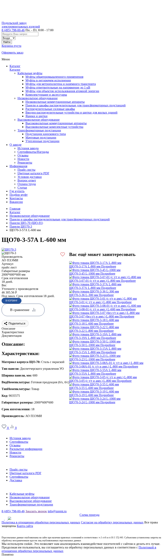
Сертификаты (19, 441)
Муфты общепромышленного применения (54, 76)
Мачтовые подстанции (40, 137)
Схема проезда (89, 514)
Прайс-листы (18, 469)
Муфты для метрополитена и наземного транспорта (60, 84)
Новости (15, 452)
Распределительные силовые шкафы (50, 109)
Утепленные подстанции (42, 141)
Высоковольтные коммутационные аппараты (56, 123)
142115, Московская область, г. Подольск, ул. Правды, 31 (41, 514)
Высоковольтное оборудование (38, 119)
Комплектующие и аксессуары (46, 94)
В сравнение (19, 310)
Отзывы (15, 445)
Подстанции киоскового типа (45, 134)
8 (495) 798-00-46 (13, 30)
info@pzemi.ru (57, 511)
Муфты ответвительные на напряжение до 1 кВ (57, 87)
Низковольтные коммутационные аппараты (55, 101)
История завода (20, 438)
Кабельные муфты (29, 73)
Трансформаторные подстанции (39, 130)
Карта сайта (25, 526)
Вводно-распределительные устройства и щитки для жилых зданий (71, 112)
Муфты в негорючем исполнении (48, 80)
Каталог (15, 66)
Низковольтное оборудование (37, 98)
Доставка (16, 480)
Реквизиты (17, 456)
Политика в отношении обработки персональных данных (41, 522)
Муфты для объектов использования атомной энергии (62, 91)
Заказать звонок (36, 511)
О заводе (8, 431)
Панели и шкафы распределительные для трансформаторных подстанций (75, 105)
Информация (10, 462)
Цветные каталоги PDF (25, 473)
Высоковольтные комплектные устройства (54, 126)
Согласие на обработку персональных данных (112, 522)
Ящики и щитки (36, 116)
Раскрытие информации (26, 449)
